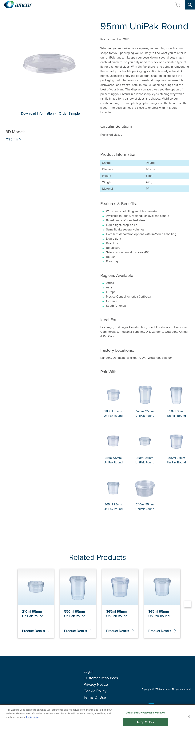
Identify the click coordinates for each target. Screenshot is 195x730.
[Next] (187, 604)
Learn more (32, 717)
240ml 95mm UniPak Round (144, 506)
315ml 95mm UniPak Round (113, 460)
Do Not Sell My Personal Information (145, 712)
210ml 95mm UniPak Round (144, 460)
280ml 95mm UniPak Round (113, 413)
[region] (97, 717)
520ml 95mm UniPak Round (144, 413)
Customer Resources (101, 678)
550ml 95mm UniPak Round (176, 413)
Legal (88, 671)
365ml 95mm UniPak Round (176, 460)
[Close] (189, 716)
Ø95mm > (13, 139)
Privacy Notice (96, 684)
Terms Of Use (95, 697)
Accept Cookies (145, 722)
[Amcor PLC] (18, 4)
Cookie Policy (95, 691)
